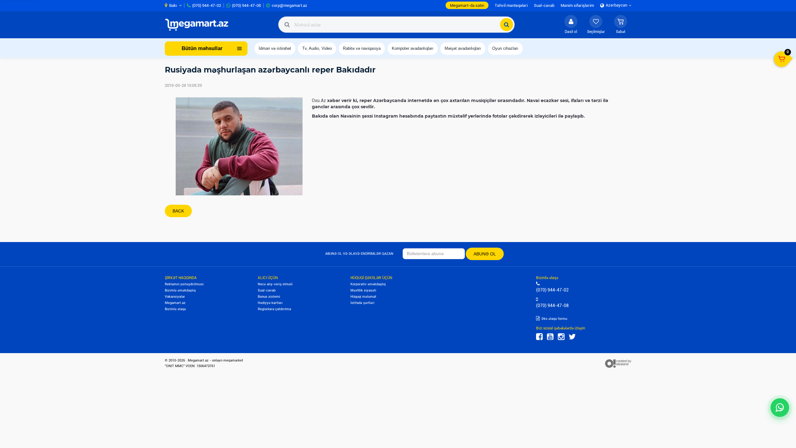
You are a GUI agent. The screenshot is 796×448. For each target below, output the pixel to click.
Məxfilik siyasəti (363, 290)
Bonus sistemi (269, 297)
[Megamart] (199, 24)
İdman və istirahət (275, 48)
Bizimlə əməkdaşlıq (180, 290)
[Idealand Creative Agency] (618, 364)
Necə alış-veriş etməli (275, 284)
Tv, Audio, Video (317, 48)
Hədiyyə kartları (270, 303)
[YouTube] (550, 336)
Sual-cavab (266, 290)
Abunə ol (485, 253)
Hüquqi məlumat (363, 297)
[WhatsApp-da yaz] (780, 407)
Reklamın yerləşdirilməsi (184, 284)
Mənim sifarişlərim (577, 5)
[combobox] (396, 24)
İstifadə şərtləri (362, 303)
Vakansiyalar (175, 297)
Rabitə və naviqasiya (362, 48)
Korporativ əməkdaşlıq (368, 284)
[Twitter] (572, 336)
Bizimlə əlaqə (175, 309)
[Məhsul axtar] (506, 24)
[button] (620, 24)
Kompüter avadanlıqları (412, 48)
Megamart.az (175, 303)
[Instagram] (561, 336)
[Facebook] (539, 336)
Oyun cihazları (505, 48)
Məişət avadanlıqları (463, 48)
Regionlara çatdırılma (274, 309)
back (178, 210)
